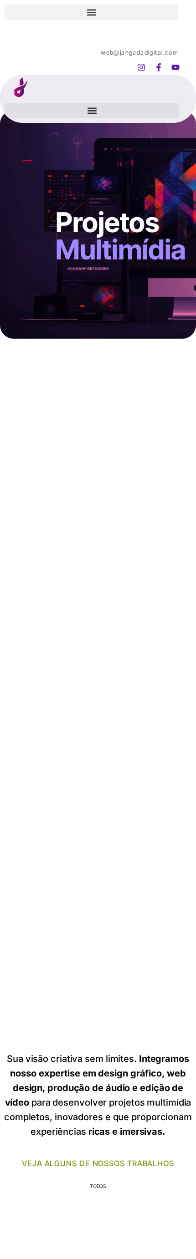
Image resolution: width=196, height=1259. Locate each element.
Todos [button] (98, 1186)
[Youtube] (175, 67)
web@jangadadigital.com (139, 52)
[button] (91, 12)
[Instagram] (141, 67)
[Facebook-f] (158, 67)
